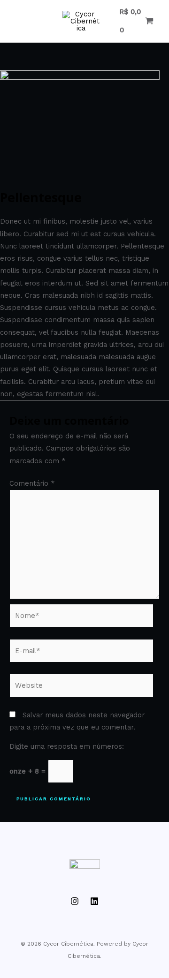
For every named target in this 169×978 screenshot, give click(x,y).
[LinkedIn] (94, 901)
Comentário (32, 483)
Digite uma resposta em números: (66, 746)
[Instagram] (74, 901)
